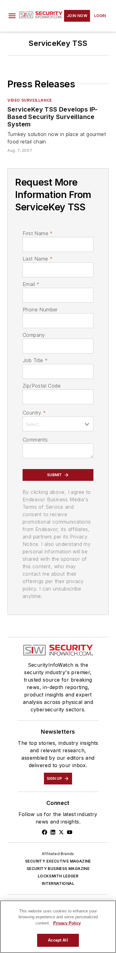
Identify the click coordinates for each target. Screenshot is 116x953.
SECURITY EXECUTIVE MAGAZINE (58, 861)
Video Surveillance (29, 100)
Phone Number (40, 309)
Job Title (35, 360)
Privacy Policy (67, 923)
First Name (38, 233)
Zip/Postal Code (42, 386)
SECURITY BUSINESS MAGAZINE (58, 868)
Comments (35, 440)
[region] (58, 926)
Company (34, 335)
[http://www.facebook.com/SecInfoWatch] (44, 832)
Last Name (38, 259)
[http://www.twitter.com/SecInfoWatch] (61, 832)
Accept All (58, 940)
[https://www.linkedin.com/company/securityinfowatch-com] (53, 832)
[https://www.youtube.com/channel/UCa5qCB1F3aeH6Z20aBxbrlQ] (70, 832)
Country (34, 413)
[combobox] (58, 423)
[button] (12, 15)
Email (31, 284)
